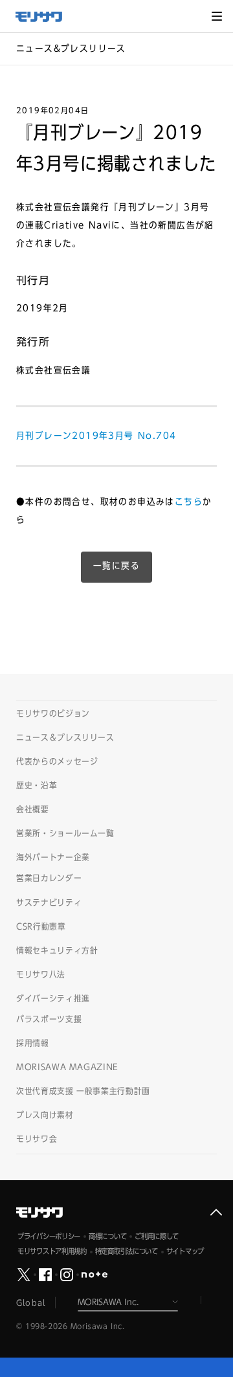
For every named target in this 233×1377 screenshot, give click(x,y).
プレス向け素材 (45, 1115)
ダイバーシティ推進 (53, 998)
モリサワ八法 (40, 974)
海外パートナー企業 (53, 857)
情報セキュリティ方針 (57, 950)
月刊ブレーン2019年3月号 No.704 (96, 435)
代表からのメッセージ (57, 761)
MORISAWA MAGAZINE (67, 1067)
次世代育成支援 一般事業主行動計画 (83, 1091)
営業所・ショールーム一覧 (65, 833)
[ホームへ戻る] (45, 16)
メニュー (217, 16)
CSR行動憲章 (41, 927)
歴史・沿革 (36, 785)
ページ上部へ (216, 1212)
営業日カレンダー (49, 878)
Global (30, 1302)
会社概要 (32, 809)
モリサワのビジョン (53, 714)
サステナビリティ (49, 903)
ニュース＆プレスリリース (65, 737)
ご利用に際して (157, 1236)
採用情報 (32, 1043)
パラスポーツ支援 (49, 1019)
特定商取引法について (126, 1251)
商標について (107, 1236)
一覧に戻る (116, 565)
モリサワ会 (36, 1139)
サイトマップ (185, 1251)
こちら (189, 501)
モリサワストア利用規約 (52, 1251)
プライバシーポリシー (48, 1236)
